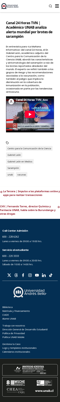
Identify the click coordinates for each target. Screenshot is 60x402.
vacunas (21, 174)
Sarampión (13, 167)
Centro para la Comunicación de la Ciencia (29, 148)
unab (10, 174)
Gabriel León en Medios (20, 161)
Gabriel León (14, 154)
